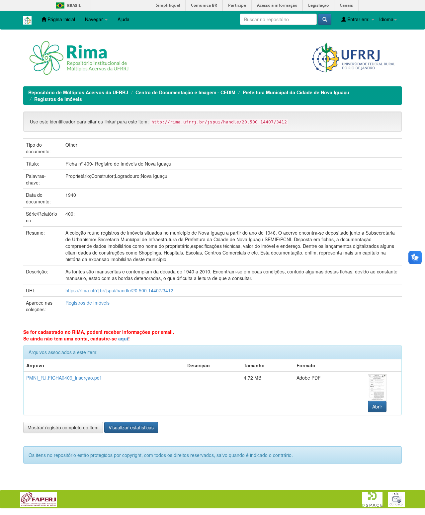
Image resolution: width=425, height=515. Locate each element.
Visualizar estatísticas (131, 427)
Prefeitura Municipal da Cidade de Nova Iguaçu (296, 92)
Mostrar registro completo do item (63, 427)
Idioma (386, 19)
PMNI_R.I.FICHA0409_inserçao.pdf (63, 377)
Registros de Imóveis (58, 99)
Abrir (377, 406)
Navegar (94, 19)
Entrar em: (358, 19)
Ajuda (123, 19)
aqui (123, 338)
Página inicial (60, 19)
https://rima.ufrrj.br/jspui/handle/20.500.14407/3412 (119, 290)
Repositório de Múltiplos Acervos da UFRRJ (78, 92)
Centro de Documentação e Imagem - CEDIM (185, 92)
